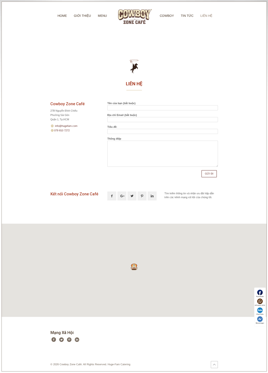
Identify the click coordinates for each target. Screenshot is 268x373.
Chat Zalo (260, 314)
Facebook (260, 296)
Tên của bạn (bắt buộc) (121, 103)
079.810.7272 (260, 305)
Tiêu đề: (112, 126)
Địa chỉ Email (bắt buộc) (122, 115)
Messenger (260, 323)
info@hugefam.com (66, 125)
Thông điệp (114, 138)
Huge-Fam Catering (119, 364)
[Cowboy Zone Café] (134, 16)
